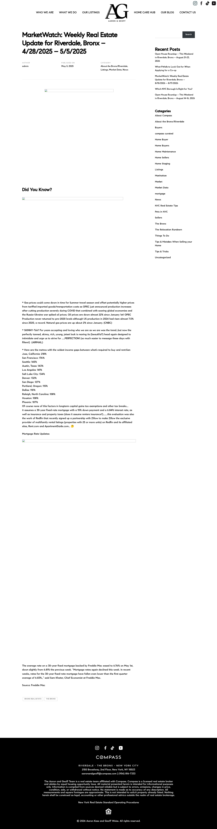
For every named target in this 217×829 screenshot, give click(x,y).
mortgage (160, 194)
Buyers (158, 128)
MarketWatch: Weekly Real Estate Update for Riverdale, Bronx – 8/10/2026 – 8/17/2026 (172, 79)
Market (158, 182)
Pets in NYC (161, 212)
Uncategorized (163, 257)
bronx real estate (33, 699)
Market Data (115, 70)
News (125, 70)
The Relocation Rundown (168, 230)
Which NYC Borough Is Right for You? (173, 89)
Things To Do (162, 236)
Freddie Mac (38, 685)
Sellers (158, 218)
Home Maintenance (165, 152)
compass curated (164, 134)
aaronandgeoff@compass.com (99, 773)
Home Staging (162, 164)
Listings (104, 70)
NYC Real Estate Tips (166, 206)
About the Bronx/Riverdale (114, 66)
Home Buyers (162, 146)
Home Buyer (161, 140)
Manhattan (161, 176)
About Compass (163, 116)
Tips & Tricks (162, 252)
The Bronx (160, 224)
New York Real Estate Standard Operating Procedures (108, 802)
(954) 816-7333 (127, 773)
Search (188, 35)
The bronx (51, 699)
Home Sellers (162, 158)
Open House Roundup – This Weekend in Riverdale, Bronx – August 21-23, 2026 (174, 57)
